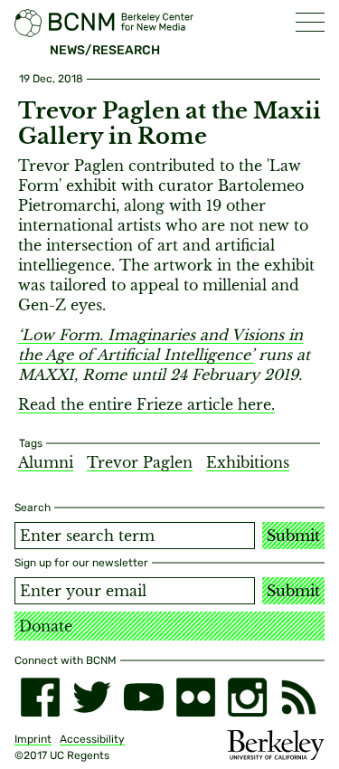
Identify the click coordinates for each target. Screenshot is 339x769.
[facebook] (40, 697)
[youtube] (143, 697)
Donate (45, 626)
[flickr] (195, 697)
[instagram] (247, 697)
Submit (293, 536)
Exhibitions (247, 462)
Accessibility (92, 739)
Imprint (33, 739)
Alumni (45, 462)
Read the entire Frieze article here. (146, 404)
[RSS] (299, 697)
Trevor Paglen (140, 462)
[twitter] (92, 697)
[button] (310, 22)
